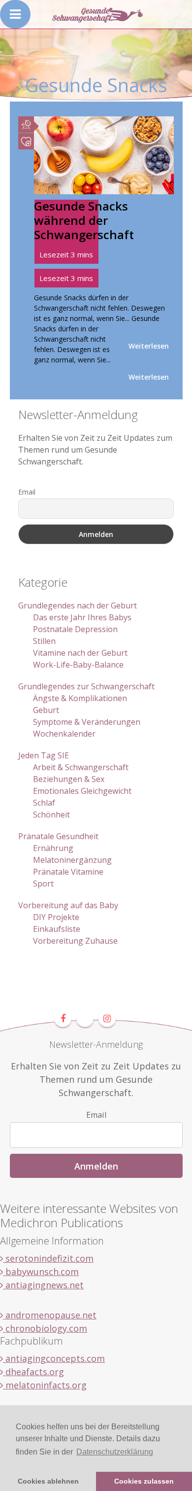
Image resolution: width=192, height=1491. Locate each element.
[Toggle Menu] (15, 14)
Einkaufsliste (56, 928)
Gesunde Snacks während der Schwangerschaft (84, 220)
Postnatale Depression (75, 629)
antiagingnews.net (43, 1285)
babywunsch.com (41, 1272)
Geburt (46, 710)
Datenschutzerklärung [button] (114, 1452)
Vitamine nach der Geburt (80, 652)
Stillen (44, 641)
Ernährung (53, 848)
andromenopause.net (49, 1315)
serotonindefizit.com (48, 1258)
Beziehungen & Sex (68, 779)
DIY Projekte (56, 917)
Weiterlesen (148, 346)
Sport (43, 883)
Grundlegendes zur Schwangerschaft (86, 686)
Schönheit (51, 814)
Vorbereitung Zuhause (75, 940)
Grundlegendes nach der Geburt (77, 605)
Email (26, 492)
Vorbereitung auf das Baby (68, 905)
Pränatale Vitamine (68, 871)
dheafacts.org (33, 1372)
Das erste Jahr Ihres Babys (82, 617)
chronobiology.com (45, 1328)
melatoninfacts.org (45, 1385)
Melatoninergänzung (72, 859)
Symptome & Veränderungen (86, 721)
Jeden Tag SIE (43, 755)
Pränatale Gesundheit (58, 836)
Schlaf (44, 802)
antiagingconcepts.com (54, 1358)
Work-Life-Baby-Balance (78, 664)
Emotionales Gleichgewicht (82, 790)
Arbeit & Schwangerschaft (80, 767)
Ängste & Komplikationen (80, 698)
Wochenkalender (64, 733)
